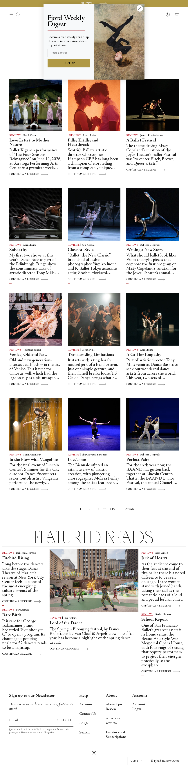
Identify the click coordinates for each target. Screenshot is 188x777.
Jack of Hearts (154, 558)
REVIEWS (15, 135)
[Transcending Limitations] (94, 319)
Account (85, 704)
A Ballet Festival (141, 140)
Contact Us (87, 714)
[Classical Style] (94, 214)
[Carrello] (176, 14)
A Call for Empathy (143, 355)
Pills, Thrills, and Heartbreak (83, 142)
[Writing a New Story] (152, 214)
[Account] (168, 14)
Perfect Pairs (137, 460)
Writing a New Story (144, 250)
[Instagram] (94, 754)
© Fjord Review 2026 (165, 761)
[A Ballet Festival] (152, 105)
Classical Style (81, 250)
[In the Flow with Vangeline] (35, 424)
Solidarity (18, 250)
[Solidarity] (35, 214)
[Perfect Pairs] (152, 424)
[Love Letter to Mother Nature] (35, 105)
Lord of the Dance (66, 623)
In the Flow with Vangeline (33, 460)
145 (112, 509)
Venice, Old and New (28, 355)
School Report (154, 620)
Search (84, 733)
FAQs (83, 723)
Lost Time (77, 460)
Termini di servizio (30, 732)
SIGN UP (69, 63)
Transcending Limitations (91, 355)
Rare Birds (12, 615)
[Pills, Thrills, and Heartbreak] (94, 105)
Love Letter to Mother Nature (29, 142)
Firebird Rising (15, 558)
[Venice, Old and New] (35, 319)
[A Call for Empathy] (152, 319)
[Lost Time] (94, 424)
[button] (18, 14)
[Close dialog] (140, 8)
